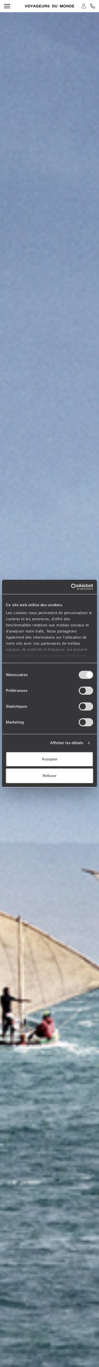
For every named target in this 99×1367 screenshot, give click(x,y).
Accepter (50, 759)
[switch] (86, 691)
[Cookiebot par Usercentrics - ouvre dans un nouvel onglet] (71, 587)
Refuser (50, 775)
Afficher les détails (67, 743)
